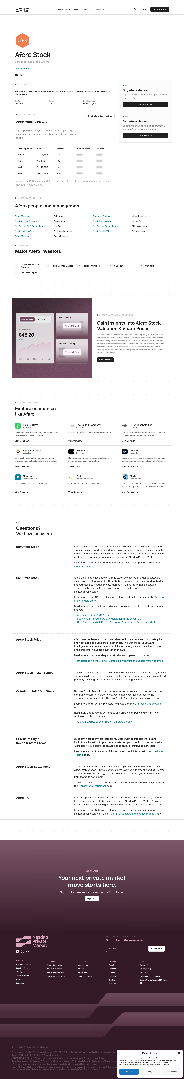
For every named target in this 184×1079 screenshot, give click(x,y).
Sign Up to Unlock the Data (99, 116)
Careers (112, 972)
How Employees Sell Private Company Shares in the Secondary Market (117, 622)
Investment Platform (23, 964)
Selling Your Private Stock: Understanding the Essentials (109, 618)
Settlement (20, 983)
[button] (179, 1053)
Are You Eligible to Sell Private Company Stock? (104, 721)
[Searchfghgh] (134, 9)
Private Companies (54, 965)
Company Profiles (85, 976)
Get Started (158, 9)
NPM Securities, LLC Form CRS (152, 976)
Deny (150, 1072)
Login (143, 9)
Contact (112, 980)
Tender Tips (82, 972)
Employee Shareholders (147, 703)
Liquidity (19, 972)
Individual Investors (54, 969)
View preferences (170, 1072)
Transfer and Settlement (92, 786)
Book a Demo (105, 359)
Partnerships (114, 976)
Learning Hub (83, 965)
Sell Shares (143, 135)
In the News (113, 984)
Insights (81, 969)
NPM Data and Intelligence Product (135, 813)
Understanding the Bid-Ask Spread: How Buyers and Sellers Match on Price (120, 660)
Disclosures (144, 972)
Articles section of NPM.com (93, 615)
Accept (129, 1072)
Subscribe (155, 948)
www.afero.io (21, 68)
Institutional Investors (55, 972)
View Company (22, 441)
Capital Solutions (22, 975)
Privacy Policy (145, 969)
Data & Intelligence (23, 968)
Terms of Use (145, 965)
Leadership (113, 969)
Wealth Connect (22, 979)
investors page (82, 566)
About (111, 965)
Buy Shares (143, 104)
